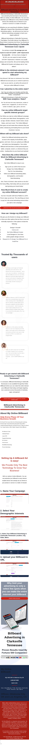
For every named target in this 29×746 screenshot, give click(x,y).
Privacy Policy (17, 738)
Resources (13, 689)
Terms (22, 738)
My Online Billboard (14, 2)
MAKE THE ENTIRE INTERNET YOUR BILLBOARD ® (13, 4)
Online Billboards (8, 687)
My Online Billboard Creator (15, 232)
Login (17, 689)
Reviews (8, 689)
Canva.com (15, 230)
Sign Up (21, 689)
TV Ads (13, 687)
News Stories (19, 687)
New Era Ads (25, 687)
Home (2, 687)
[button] (14, 6)
